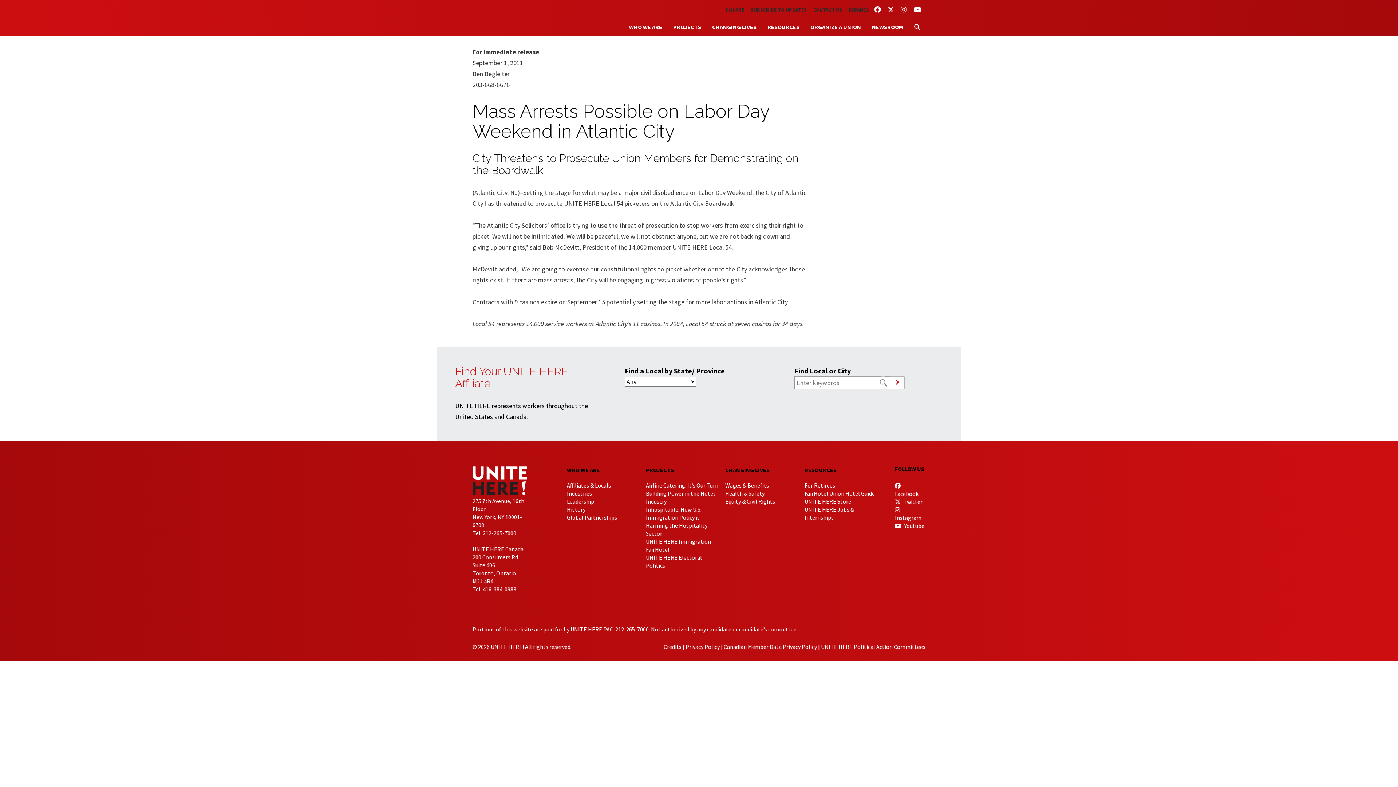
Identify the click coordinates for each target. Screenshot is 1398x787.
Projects (687, 27)
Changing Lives (734, 27)
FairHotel (658, 549)
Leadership (580, 501)
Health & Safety (745, 493)
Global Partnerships (592, 517)
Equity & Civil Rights (750, 501)
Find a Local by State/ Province (675, 370)
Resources (783, 27)
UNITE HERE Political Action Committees (873, 646)
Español (859, 9)
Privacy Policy (703, 646)
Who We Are (645, 27)
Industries (579, 493)
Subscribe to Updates (779, 9)
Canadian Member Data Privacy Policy (770, 646)
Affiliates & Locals (589, 485)
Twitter (913, 501)
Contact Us (827, 9)
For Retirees (820, 485)
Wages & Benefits (747, 485)
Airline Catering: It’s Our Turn (682, 485)
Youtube (913, 525)
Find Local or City (822, 370)
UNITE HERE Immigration (678, 541)
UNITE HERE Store (828, 501)
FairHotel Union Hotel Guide (840, 493)
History (576, 509)
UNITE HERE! (513, 18)
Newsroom (887, 27)
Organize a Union (835, 27)
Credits (673, 646)
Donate (735, 9)
